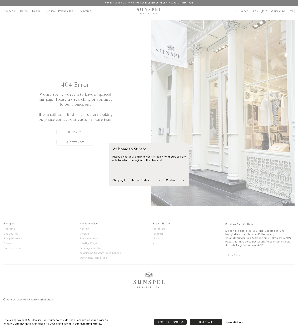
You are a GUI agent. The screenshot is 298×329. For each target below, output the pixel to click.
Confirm (171, 180)
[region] (149, 322)
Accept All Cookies (170, 322)
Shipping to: (119, 180)
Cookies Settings (234, 322)
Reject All (206, 322)
